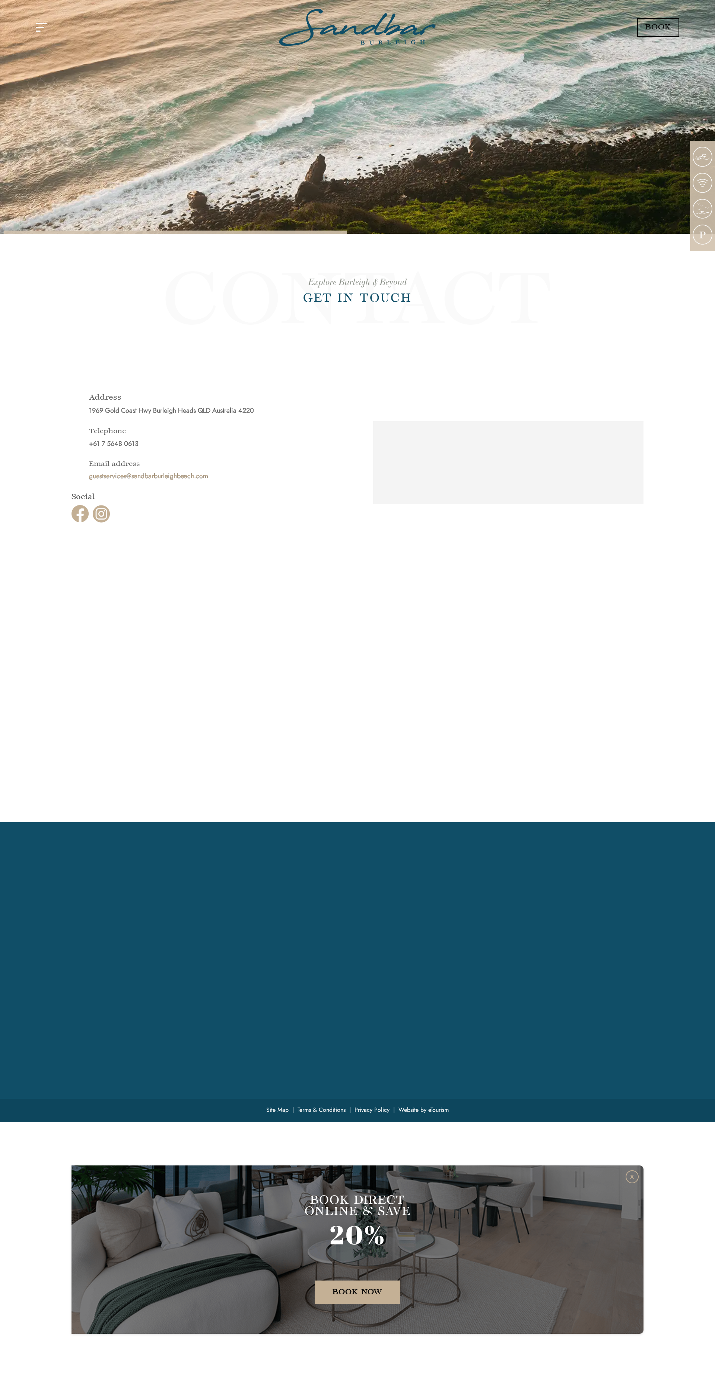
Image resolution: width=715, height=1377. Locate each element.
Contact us (232, 952)
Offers (226, 914)
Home (226, 877)
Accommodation (240, 886)
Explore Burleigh (240, 905)
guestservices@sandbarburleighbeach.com (148, 476)
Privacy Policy (372, 1109)
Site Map (277, 1109)
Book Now (357, 1292)
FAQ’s (225, 924)
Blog (223, 942)
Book (658, 27)
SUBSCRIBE (585, 934)
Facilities (229, 895)
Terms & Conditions (322, 1109)
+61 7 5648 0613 (103, 916)
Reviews (228, 933)
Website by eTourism (423, 1109)
